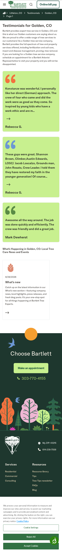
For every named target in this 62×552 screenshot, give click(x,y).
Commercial (11, 476)
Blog (34, 489)
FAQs (35, 485)
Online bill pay (48, 4)
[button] (47, 443)
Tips (34, 476)
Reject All (31, 537)
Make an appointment (31, 368)
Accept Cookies (31, 546)
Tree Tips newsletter (42, 480)
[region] (31, 524)
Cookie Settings (31, 528)
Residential (10, 471)
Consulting (10, 480)
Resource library (40, 471)
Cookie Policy (23, 521)
